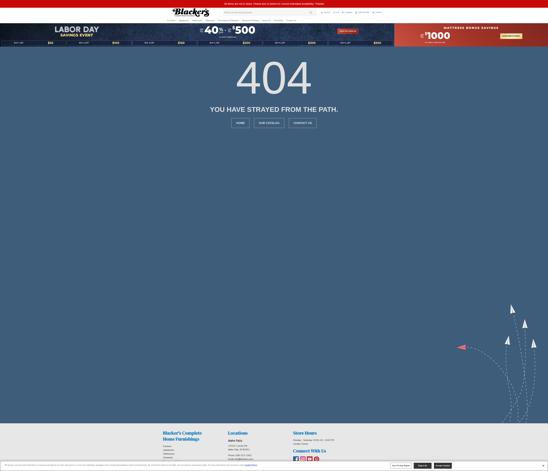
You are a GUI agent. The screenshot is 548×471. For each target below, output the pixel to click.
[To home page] (191, 12)
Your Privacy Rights (401, 466)
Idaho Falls (235, 441)
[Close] (543, 466)
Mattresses (197, 20)
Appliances (184, 20)
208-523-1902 (243, 455)
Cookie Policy (251, 465)
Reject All (422, 466)
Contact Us (291, 20)
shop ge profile (348, 31)
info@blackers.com (243, 459)
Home (240, 123)
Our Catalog (269, 123)
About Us (266, 20)
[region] (274, 466)
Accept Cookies (443, 466)
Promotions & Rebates (228, 20)
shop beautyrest (511, 36)
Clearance (210, 20)
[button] (322, 12)
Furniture (171, 20)
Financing (278, 20)
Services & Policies (250, 20)
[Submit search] (311, 12)
